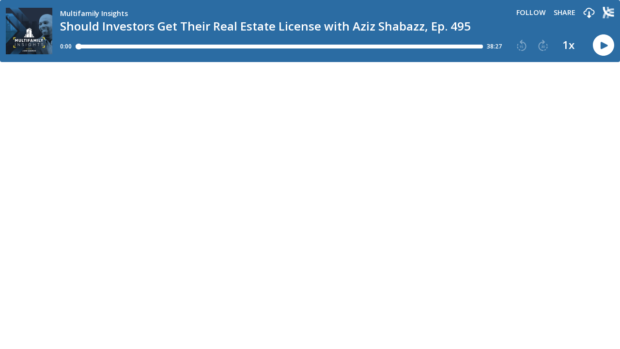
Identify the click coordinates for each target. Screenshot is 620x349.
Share (564, 12)
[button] (589, 13)
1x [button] (568, 45)
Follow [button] (531, 12)
